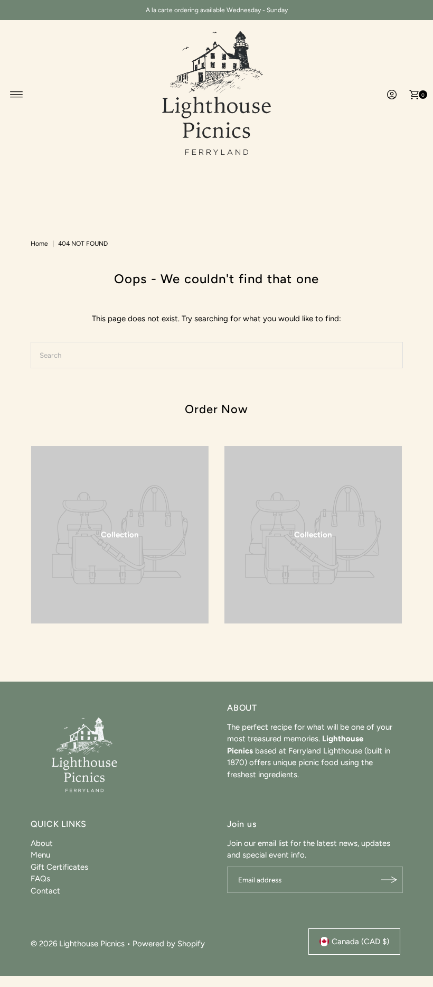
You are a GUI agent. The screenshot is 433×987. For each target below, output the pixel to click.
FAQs (40, 878)
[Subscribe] (389, 880)
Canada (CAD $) (360, 941)
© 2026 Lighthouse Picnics (78, 943)
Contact (45, 891)
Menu (40, 855)
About (42, 843)
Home (39, 243)
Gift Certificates (59, 867)
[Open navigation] (16, 94)
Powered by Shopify (169, 943)
